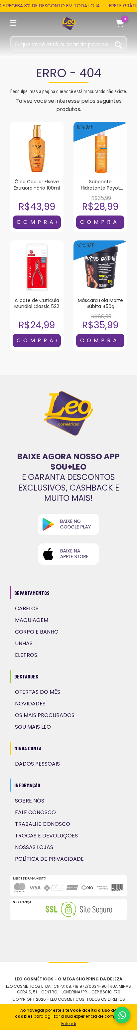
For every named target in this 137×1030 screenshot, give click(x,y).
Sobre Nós (29, 801)
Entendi (68, 1023)
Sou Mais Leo (33, 727)
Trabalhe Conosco (42, 824)
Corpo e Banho (37, 632)
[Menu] (14, 24)
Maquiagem (31, 620)
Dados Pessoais (37, 764)
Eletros (26, 655)
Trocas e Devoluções (46, 835)
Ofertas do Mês (37, 692)
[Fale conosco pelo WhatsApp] (122, 1015)
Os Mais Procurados (44, 715)
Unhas (24, 643)
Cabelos (27, 608)
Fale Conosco (35, 812)
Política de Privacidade (49, 859)
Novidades (30, 703)
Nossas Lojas (34, 847)
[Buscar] (118, 44)
